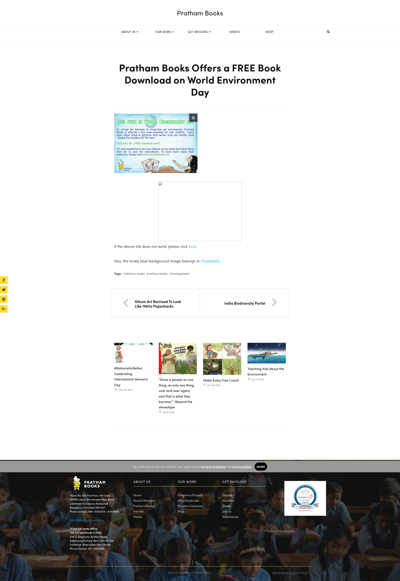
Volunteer (228, 500)
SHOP (269, 32)
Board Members (144, 500)
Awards (138, 511)
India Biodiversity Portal (244, 303)
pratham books (157, 273)
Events (226, 506)
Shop (181, 511)
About (137, 495)
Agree (261, 467)
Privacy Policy (201, 572)
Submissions (230, 517)
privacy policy (241, 466)
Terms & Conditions (179, 572)
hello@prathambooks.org (87, 520)
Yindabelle (210, 260)
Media (137, 517)
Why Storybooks (188, 500)
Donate (227, 495)
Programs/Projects (190, 495)
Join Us (226, 511)
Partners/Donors (144, 506)
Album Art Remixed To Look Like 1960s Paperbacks (158, 304)
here (192, 246)
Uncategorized (179, 273)
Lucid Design (300, 573)
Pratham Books (200, 12)
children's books (134, 273)
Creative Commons (190, 506)
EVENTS (234, 32)
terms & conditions (213, 466)
